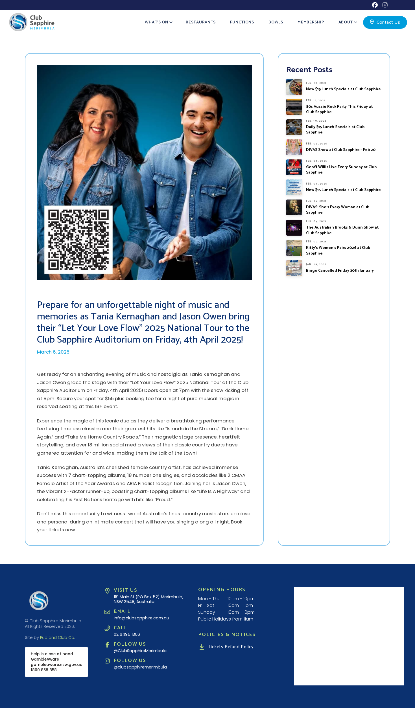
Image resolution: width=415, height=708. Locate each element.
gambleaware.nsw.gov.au (56, 664)
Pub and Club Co (57, 637)
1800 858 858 (44, 670)
